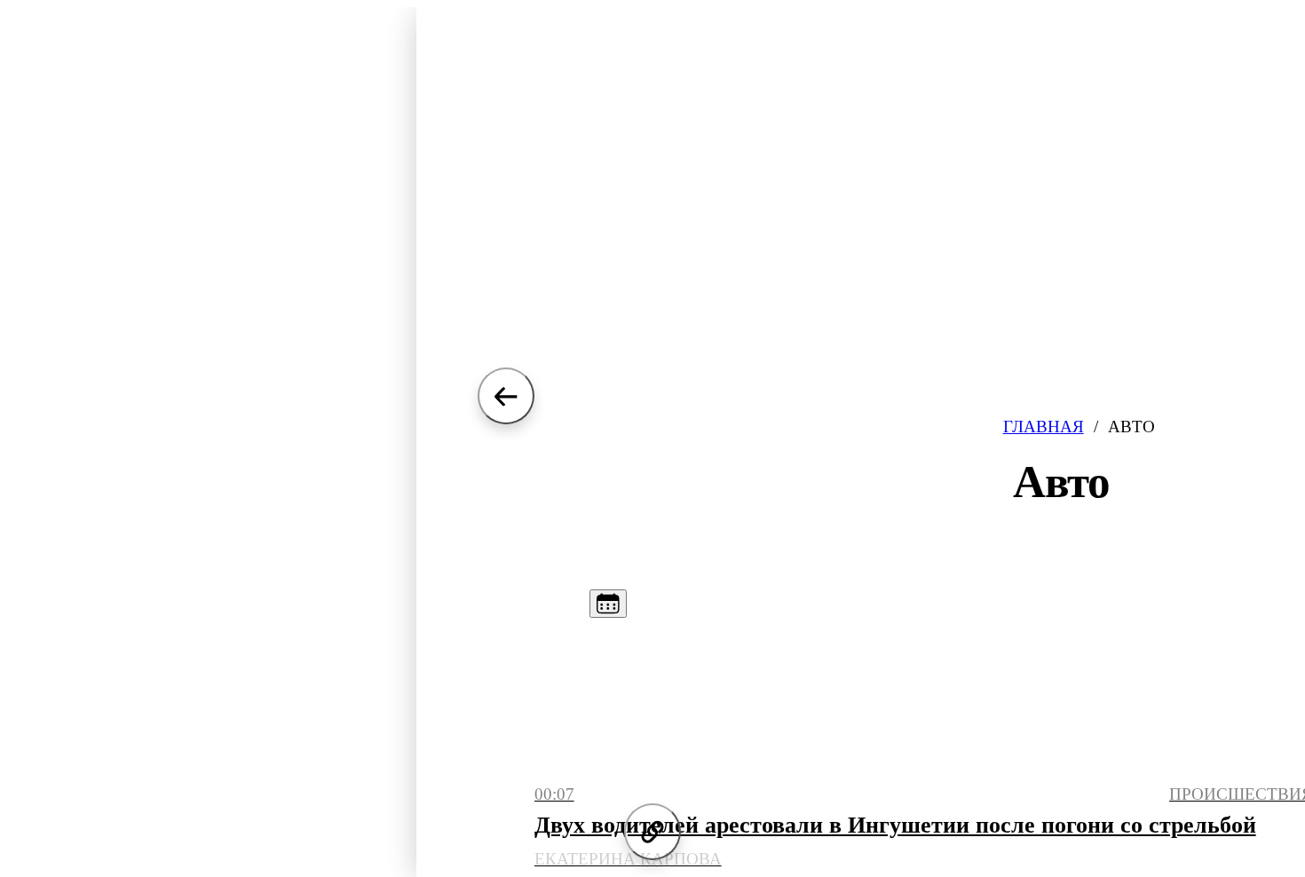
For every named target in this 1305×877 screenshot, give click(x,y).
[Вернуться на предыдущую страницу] (506, 395)
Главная (1043, 426)
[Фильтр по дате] (608, 603)
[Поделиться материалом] (652, 831)
